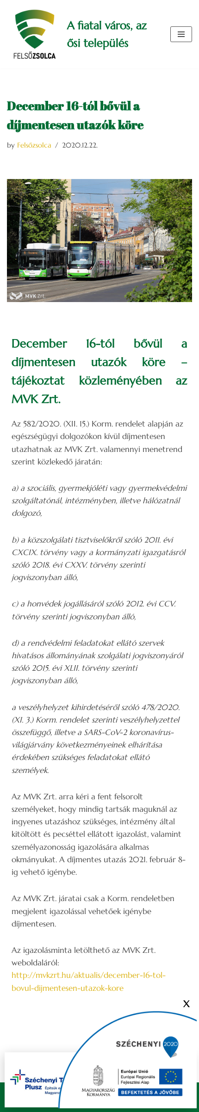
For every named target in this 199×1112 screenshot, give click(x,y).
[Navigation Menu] (181, 34)
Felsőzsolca (34, 145)
